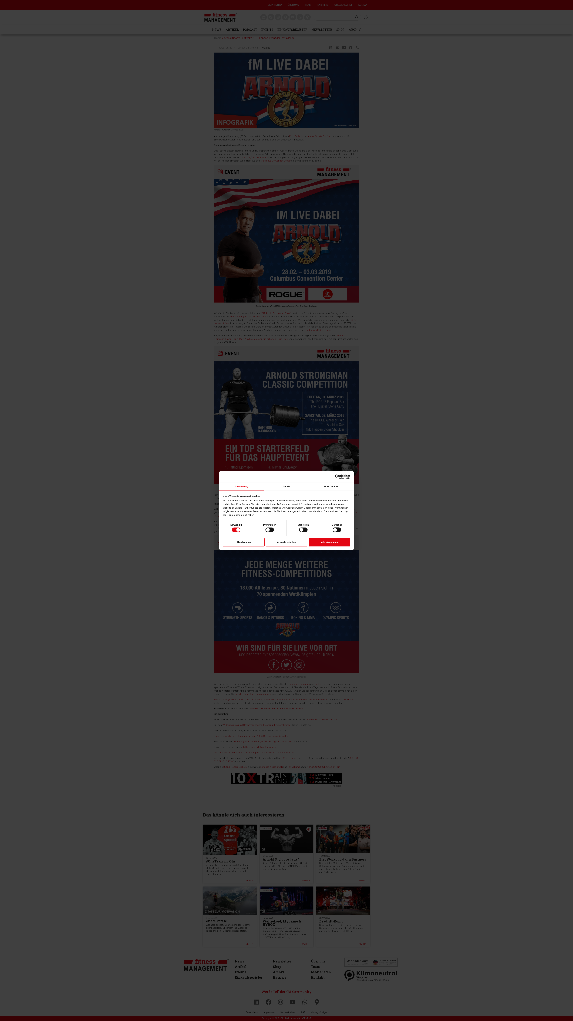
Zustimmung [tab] (241, 486)
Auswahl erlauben (286, 542)
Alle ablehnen (244, 542)
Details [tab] (286, 486)
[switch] (269, 530)
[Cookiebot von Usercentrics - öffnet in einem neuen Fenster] (337, 476)
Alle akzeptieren (329, 542)
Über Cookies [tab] (331, 486)
